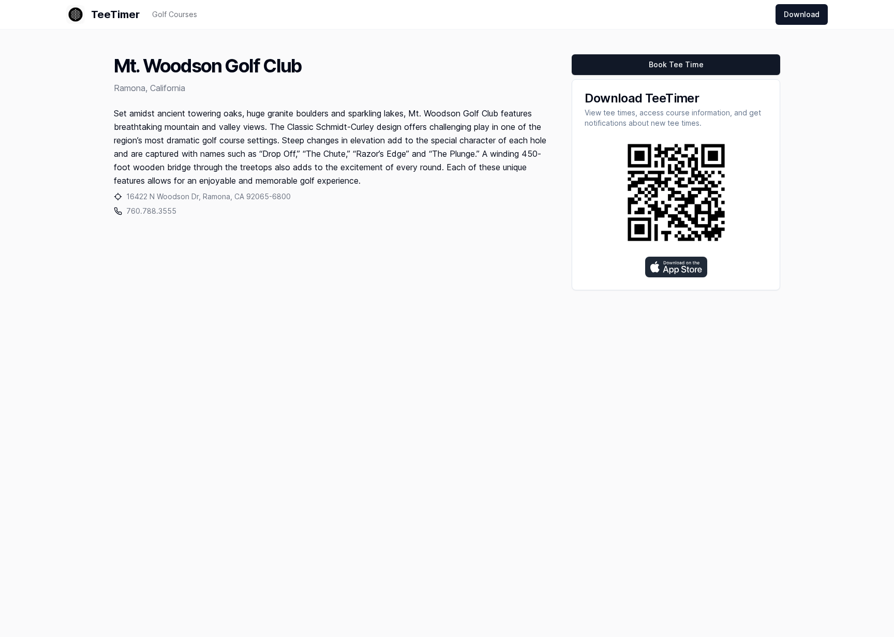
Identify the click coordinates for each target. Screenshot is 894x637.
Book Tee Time (676, 64)
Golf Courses (174, 14)
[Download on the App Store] (676, 267)
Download (802, 14)
